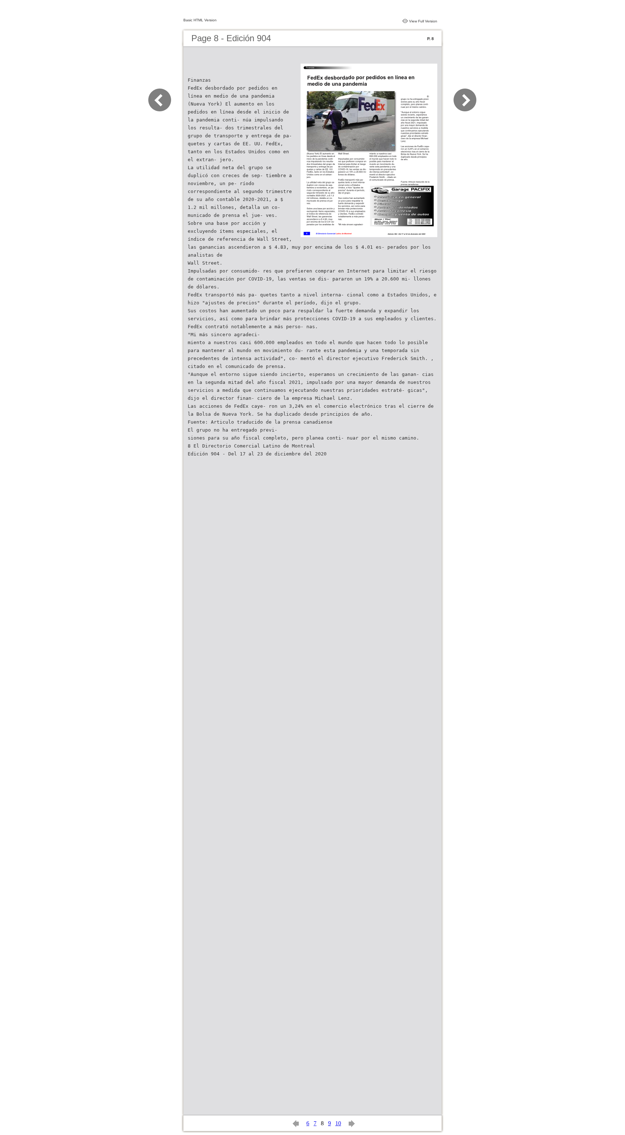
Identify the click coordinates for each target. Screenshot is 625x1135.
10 (338, 1123)
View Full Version (423, 21)
